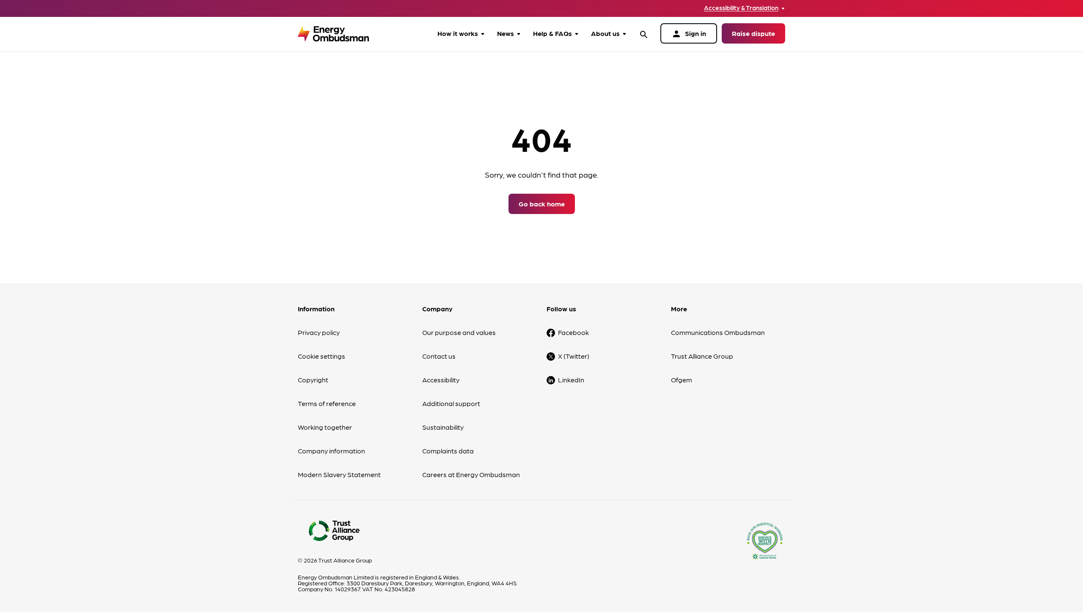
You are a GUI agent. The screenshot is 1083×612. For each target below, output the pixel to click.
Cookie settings (321, 355)
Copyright (313, 379)
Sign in (688, 34)
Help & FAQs (552, 33)
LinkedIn (571, 379)
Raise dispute (753, 33)
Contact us (439, 355)
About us (605, 33)
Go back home (542, 203)
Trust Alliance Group (702, 355)
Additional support (451, 403)
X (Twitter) (573, 355)
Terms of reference (327, 403)
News (505, 33)
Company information (331, 450)
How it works (457, 33)
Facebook (573, 332)
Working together (325, 427)
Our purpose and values (459, 332)
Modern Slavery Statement (339, 474)
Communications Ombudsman (718, 332)
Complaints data (448, 450)
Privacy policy (319, 332)
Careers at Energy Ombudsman (471, 474)
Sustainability (443, 427)
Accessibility (440, 379)
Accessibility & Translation (741, 7)
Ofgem (681, 379)
